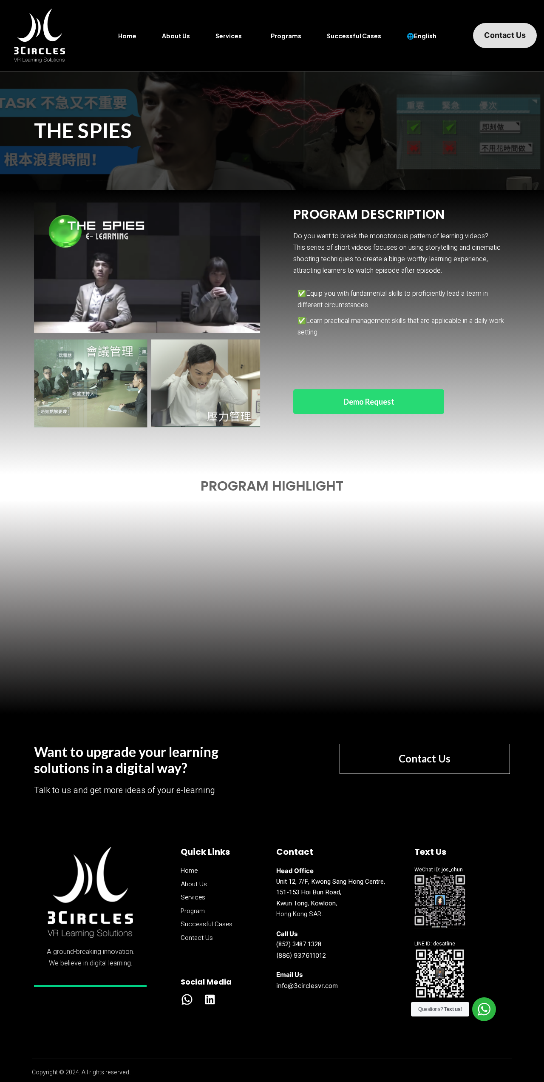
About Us (176, 36)
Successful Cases (354, 36)
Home (127, 36)
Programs (286, 36)
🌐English (421, 36)
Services (228, 36)
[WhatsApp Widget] (484, 1009)
